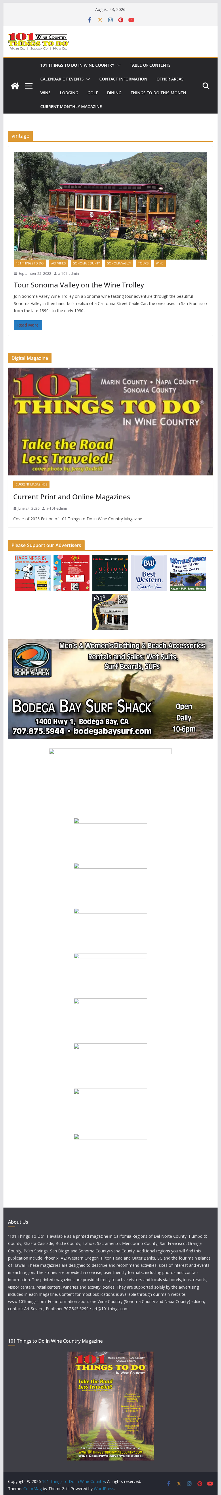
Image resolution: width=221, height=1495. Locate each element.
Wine (45, 92)
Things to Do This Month (158, 92)
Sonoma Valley (119, 263)
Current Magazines (31, 484)
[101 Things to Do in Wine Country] (15, 86)
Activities (58, 263)
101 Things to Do (30, 263)
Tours (143, 263)
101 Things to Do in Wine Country (77, 65)
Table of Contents (150, 65)
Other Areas (170, 79)
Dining (114, 92)
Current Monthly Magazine (71, 106)
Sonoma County (86, 263)
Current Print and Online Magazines (71, 496)
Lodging (69, 92)
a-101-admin (68, 273)
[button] (117, 65)
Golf (92, 92)
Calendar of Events (62, 79)
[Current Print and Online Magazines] (110, 421)
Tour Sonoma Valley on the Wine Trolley (79, 284)
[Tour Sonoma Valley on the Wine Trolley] (110, 206)
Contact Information (123, 79)
